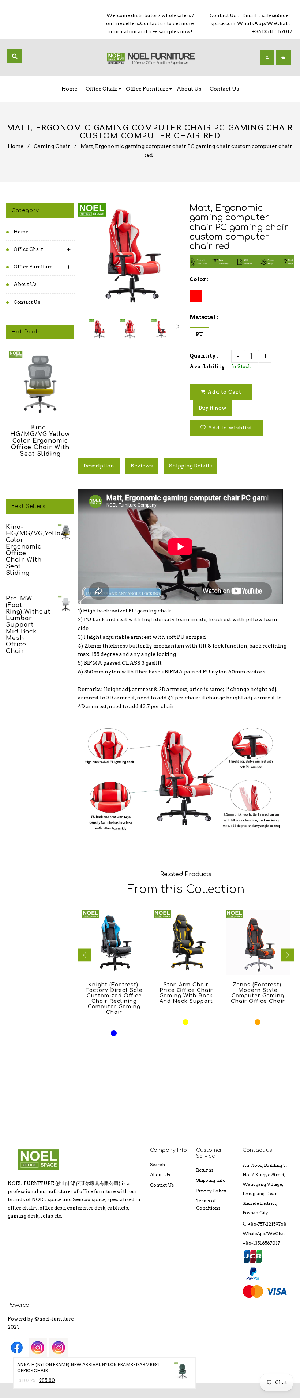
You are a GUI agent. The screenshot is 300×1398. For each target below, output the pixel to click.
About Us (25, 284)
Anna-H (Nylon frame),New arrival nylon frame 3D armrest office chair (88, 1368)
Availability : (209, 367)
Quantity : (204, 356)
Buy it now (212, 408)
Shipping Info (211, 1180)
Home (15, 146)
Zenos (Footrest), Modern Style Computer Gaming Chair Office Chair (258, 993)
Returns (204, 1170)
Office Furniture (33, 267)
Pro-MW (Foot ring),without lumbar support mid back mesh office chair (25, 624)
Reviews (142, 466)
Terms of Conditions (208, 1204)
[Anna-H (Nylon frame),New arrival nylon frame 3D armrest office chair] (182, 1372)
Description (98, 466)
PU (199, 334)
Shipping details (190, 466)
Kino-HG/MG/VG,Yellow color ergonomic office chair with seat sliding (40, 440)
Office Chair (28, 249)
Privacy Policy (211, 1190)
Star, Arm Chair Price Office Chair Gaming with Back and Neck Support (186, 993)
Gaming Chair (52, 146)
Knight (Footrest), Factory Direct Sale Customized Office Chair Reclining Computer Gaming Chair (114, 998)
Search (157, 1164)
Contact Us (27, 302)
